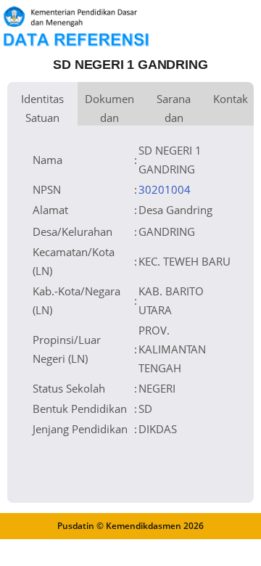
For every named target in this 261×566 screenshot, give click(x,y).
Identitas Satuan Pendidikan (42, 108)
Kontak (230, 98)
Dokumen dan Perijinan (109, 108)
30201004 (164, 189)
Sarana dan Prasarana (174, 108)
